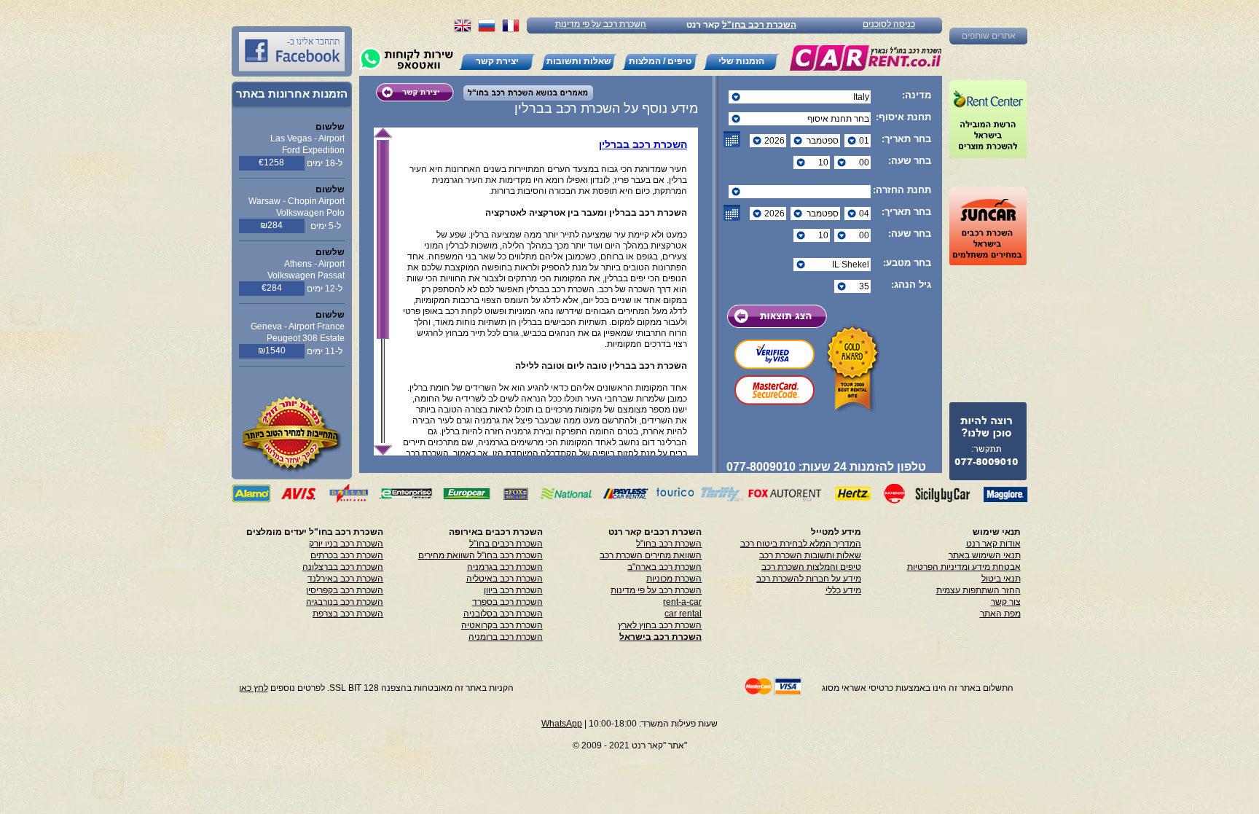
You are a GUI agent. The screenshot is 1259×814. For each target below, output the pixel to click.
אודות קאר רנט (993, 544)
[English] (462, 30)
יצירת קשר (497, 61)
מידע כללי (843, 590)
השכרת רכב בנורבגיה (344, 602)
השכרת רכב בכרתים (346, 555)
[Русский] (486, 30)
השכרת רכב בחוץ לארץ (660, 625)
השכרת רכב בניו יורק (346, 544)
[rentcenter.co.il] (988, 119)
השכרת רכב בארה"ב (664, 567)
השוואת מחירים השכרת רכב (651, 555)
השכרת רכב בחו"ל (759, 25)
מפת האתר (1000, 613)
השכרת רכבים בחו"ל (506, 544)
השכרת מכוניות (674, 579)
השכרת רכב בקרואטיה (502, 625)
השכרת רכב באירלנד (345, 579)
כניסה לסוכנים (889, 24)
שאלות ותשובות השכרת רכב (810, 555)
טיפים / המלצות (660, 61)
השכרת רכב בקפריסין (344, 590)
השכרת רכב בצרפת (348, 613)
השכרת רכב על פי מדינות (600, 24)
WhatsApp (561, 724)
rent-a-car (682, 602)
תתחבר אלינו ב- (313, 41)
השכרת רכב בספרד (507, 602)
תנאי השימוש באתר (985, 555)
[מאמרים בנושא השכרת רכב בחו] (524, 96)
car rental (683, 613)
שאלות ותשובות (578, 61)
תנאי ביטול (1001, 579)
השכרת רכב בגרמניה (505, 567)
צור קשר (1006, 602)
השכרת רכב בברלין (643, 144)
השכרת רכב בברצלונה (342, 567)
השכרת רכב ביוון (513, 590)
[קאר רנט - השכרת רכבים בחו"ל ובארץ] (865, 58)
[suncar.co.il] (988, 226)
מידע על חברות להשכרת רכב (808, 579)
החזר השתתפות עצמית (978, 590)
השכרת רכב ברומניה (505, 637)
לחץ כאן (253, 688)
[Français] (510, 30)
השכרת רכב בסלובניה (503, 613)
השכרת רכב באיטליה (504, 579)
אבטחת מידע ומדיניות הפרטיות (964, 567)
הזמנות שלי (741, 61)
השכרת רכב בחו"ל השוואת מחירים (480, 555)
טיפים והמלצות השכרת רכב (811, 567)
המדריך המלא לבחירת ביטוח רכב (800, 544)
